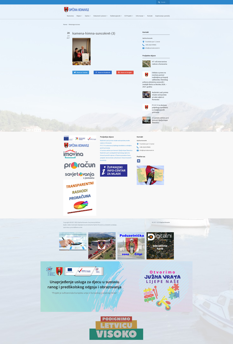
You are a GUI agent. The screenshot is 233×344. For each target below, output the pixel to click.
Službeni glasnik (115, 16)
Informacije (139, 16)
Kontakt (150, 16)
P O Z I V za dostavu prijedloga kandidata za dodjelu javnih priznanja (160, 108)
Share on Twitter (82, 72)
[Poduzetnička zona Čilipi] (131, 245)
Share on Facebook (104, 72)
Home (65, 24)
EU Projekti (128, 16)
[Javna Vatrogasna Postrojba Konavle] (102, 245)
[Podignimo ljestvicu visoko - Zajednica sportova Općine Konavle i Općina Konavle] (116, 328)
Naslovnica (70, 16)
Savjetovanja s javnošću (162, 16)
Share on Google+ (126, 72)
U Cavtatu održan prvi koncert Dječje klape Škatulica (160, 120)
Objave (78, 16)
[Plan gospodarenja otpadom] (157, 175)
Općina (87, 16)
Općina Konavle (165, 222)
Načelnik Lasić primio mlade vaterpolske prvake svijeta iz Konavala (160, 96)
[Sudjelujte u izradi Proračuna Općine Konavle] (72, 241)
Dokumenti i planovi (99, 16)
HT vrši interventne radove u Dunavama (159, 62)
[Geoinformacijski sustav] (160, 245)
